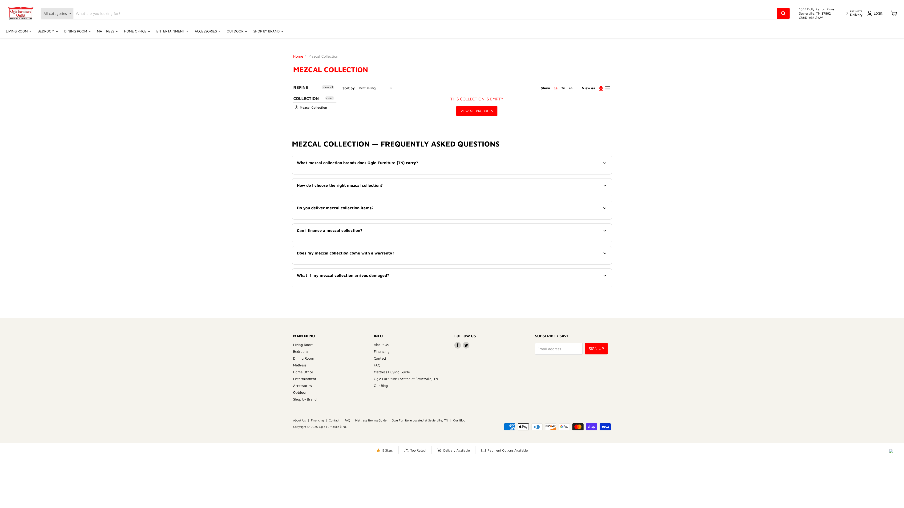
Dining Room (76, 31)
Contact (380, 358)
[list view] (607, 88)
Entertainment (171, 31)
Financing (382, 351)
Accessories (206, 31)
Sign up (596, 348)
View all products (477, 111)
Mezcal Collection (313, 107)
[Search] (783, 13)
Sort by (349, 88)
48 (571, 88)
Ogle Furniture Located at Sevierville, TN (406, 379)
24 (555, 88)
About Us (381, 345)
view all (328, 87)
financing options (335, 241)
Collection (306, 98)
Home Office (135, 31)
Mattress (106, 31)
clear (329, 98)
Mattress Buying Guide (392, 372)
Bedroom (46, 31)
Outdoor (235, 31)
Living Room (17, 31)
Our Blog (381, 386)
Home (298, 56)
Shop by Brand (267, 31)
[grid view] (601, 88)
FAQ (377, 365)
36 (563, 88)
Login (878, 13)
